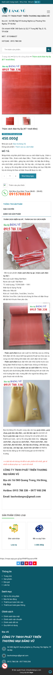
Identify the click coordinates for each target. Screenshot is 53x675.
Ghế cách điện (14, 539)
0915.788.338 (13, 662)
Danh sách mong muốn (10, 2)
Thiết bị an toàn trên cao (13, 602)
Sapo (31, 672)
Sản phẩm (8, 579)
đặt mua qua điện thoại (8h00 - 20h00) (25, 193)
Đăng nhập (23, 2)
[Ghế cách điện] (14, 528)
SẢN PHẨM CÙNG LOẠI (14, 515)
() (38, 2)
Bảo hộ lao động (10, 599)
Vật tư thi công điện (11, 596)
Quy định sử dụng (11, 625)
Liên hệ (6, 585)
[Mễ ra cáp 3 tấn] (39, 528)
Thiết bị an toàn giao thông (14, 605)
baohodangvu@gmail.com (17, 656)
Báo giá (7, 582)
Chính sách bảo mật (12, 616)
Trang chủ (8, 576)
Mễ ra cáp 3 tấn (39, 539)
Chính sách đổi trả (11, 622)
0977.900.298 (25, 662)
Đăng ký (31, 2)
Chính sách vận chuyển (13, 619)
